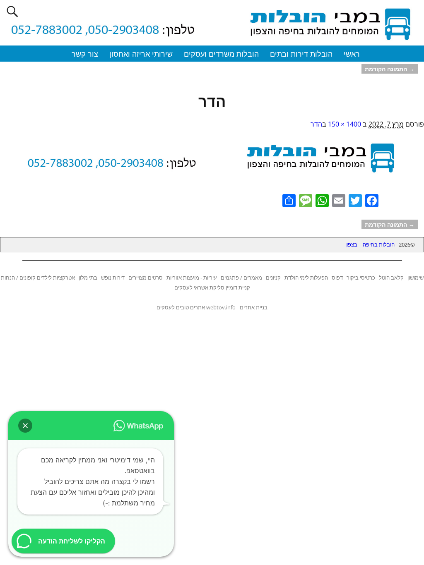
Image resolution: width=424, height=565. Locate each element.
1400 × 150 (344, 124)
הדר (316, 124)
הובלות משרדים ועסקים (221, 54)
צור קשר (85, 54)
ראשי (352, 54)
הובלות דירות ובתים (301, 54)
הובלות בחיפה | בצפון (370, 244)
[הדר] (212, 161)
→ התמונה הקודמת (389, 69)
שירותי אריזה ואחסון (141, 54)
